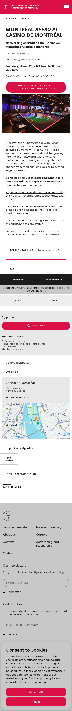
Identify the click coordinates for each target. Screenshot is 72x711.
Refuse (36, 701)
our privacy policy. (34, 682)
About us (9, 534)
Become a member (16, 527)
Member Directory (49, 527)
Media (7, 553)
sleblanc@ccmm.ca (14, 349)
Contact (9, 542)
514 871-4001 (38, 325)
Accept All (36, 692)
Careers (41, 534)
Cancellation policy (18, 362)
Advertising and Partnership (47, 543)
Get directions (20, 397)
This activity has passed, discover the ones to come (36, 87)
